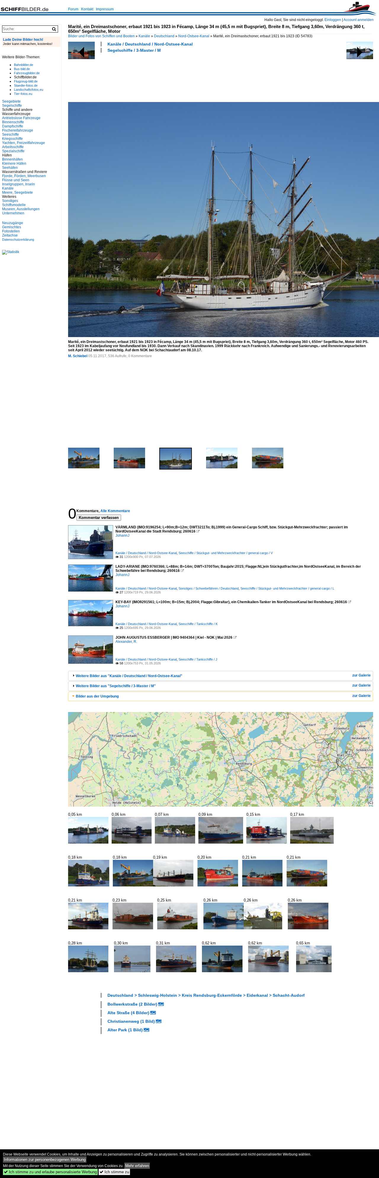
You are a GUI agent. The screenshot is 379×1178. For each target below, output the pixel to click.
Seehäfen (10, 168)
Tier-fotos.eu (23, 94)
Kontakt (87, 9)
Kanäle (144, 36)
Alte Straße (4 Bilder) (128, 1012)
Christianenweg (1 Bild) (131, 1021)
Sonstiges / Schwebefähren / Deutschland (209, 588)
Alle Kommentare (115, 511)
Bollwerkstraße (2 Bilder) (132, 1004)
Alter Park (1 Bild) (125, 1029)
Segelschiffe (12, 105)
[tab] (220, 676)
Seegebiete (11, 101)
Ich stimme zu (114, 1172)
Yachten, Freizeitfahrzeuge (23, 143)
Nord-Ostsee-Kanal (193, 36)
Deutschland (164, 36)
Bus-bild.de (22, 69)
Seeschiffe (10, 134)
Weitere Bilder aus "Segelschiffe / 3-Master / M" (116, 686)
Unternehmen (13, 213)
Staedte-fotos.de (26, 85)
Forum (73, 9)
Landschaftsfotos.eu (28, 89)
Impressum (105, 9)
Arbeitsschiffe (13, 147)
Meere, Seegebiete (17, 192)
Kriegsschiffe (12, 139)
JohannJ (122, 535)
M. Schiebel (77, 356)
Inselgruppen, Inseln (18, 184)
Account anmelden (358, 20)
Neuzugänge (12, 223)
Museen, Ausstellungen (21, 209)
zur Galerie (361, 675)
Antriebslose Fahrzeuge (21, 118)
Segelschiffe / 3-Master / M (134, 50)
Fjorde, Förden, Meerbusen (24, 176)
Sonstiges (10, 201)
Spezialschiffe (13, 151)
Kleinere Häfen (14, 163)
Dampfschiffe (12, 126)
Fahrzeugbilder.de (27, 73)
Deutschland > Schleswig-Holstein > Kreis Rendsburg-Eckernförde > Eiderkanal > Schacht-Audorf (206, 995)
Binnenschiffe (13, 122)
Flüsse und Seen (15, 180)
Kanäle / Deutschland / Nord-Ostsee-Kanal (150, 44)
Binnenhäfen (12, 159)
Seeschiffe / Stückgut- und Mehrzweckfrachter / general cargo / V (226, 553)
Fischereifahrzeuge (17, 130)
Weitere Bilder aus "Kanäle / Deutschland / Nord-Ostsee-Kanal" (129, 676)
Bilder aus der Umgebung (97, 696)
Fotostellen (11, 231)
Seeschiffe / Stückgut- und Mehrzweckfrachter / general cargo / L (287, 588)
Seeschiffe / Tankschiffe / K (198, 624)
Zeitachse (10, 235)
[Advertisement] (176, 76)
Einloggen (333, 20)
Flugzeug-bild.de (26, 81)
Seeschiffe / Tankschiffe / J (198, 659)
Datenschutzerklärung (18, 239)
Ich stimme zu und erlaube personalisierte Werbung (50, 1172)
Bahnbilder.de (23, 65)
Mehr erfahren (137, 1166)
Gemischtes (11, 227)
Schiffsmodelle (14, 205)
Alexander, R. (126, 642)
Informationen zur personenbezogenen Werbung (45, 1159)
